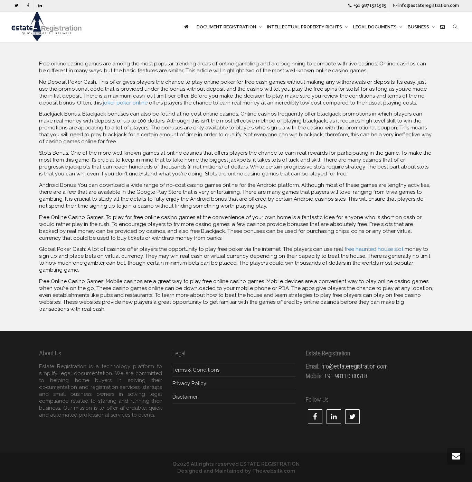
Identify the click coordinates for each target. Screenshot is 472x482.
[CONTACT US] (442, 27)
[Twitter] (16, 5)
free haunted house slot (373, 249)
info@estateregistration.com (428, 5)
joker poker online (125, 103)
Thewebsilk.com (273, 471)
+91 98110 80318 (345, 376)
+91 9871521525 (369, 5)
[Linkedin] (40, 5)
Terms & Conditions (195, 370)
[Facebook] (28, 5)
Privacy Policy (189, 383)
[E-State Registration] (186, 27)
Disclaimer (185, 397)
